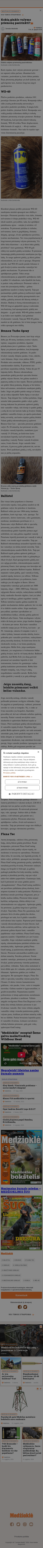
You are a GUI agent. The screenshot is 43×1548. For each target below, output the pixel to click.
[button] (21, 776)
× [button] (38, 752)
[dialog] (21, 774)
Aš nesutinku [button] (22, 788)
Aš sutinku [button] (22, 782)
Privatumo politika (9, 773)
